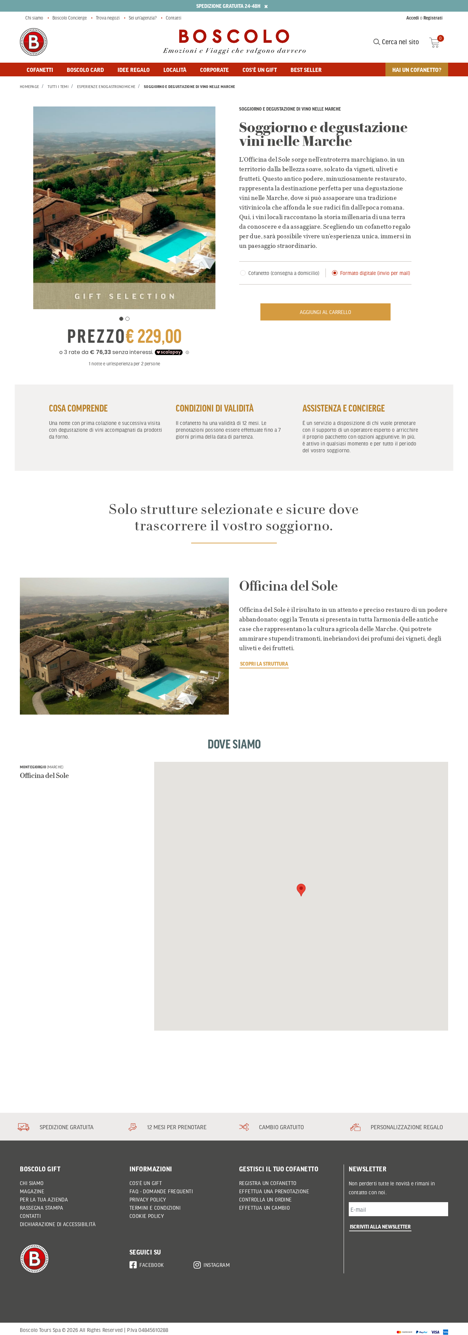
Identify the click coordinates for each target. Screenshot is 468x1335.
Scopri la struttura (264, 663)
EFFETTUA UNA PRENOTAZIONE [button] (274, 1191)
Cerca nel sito (399, 41)
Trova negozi (108, 17)
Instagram (217, 1265)
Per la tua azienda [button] (44, 1199)
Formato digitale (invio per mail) (375, 273)
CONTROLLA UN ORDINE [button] (265, 1199)
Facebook (151, 1265)
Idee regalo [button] (134, 69)
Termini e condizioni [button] (155, 1207)
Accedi (412, 17)
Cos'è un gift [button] (260, 69)
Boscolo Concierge (69, 17)
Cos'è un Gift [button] (146, 1183)
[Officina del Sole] (124, 646)
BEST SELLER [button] (306, 69)
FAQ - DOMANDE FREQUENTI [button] (161, 1191)
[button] (301, 890)
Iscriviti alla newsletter (380, 1226)
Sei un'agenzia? (143, 17)
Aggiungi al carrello (325, 312)
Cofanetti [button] (40, 69)
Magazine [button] (32, 1191)
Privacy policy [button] (148, 1199)
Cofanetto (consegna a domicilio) (283, 273)
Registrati (433, 17)
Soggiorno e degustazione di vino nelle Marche (189, 87)
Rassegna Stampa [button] (41, 1207)
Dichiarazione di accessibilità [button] (58, 1224)
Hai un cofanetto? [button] (416, 69)
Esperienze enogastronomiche (106, 87)
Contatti (173, 17)
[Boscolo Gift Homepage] (33, 42)
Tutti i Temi (58, 87)
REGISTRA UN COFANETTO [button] (267, 1183)
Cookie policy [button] (147, 1216)
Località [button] (174, 69)
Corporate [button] (214, 69)
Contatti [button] (30, 1216)
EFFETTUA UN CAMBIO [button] (264, 1207)
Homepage (29, 87)
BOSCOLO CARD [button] (85, 69)
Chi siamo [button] (32, 1183)
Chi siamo (34, 17)
